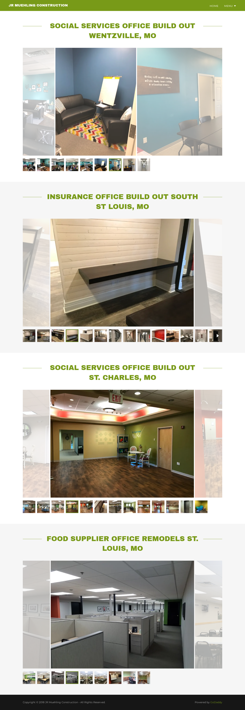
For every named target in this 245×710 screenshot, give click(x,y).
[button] (230, 6)
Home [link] (214, 6)
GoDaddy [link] (216, 702)
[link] (38, 5)
